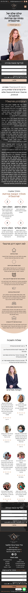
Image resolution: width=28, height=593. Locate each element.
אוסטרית (17, 77)
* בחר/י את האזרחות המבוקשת (20, 520)
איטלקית (6, 77)
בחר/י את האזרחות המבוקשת (20, 76)
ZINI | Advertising (5, 591)
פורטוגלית (23, 77)
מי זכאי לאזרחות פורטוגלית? (17, 346)
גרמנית (11, 77)
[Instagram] (24, 1)
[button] (25, 6)
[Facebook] (26, 1)
